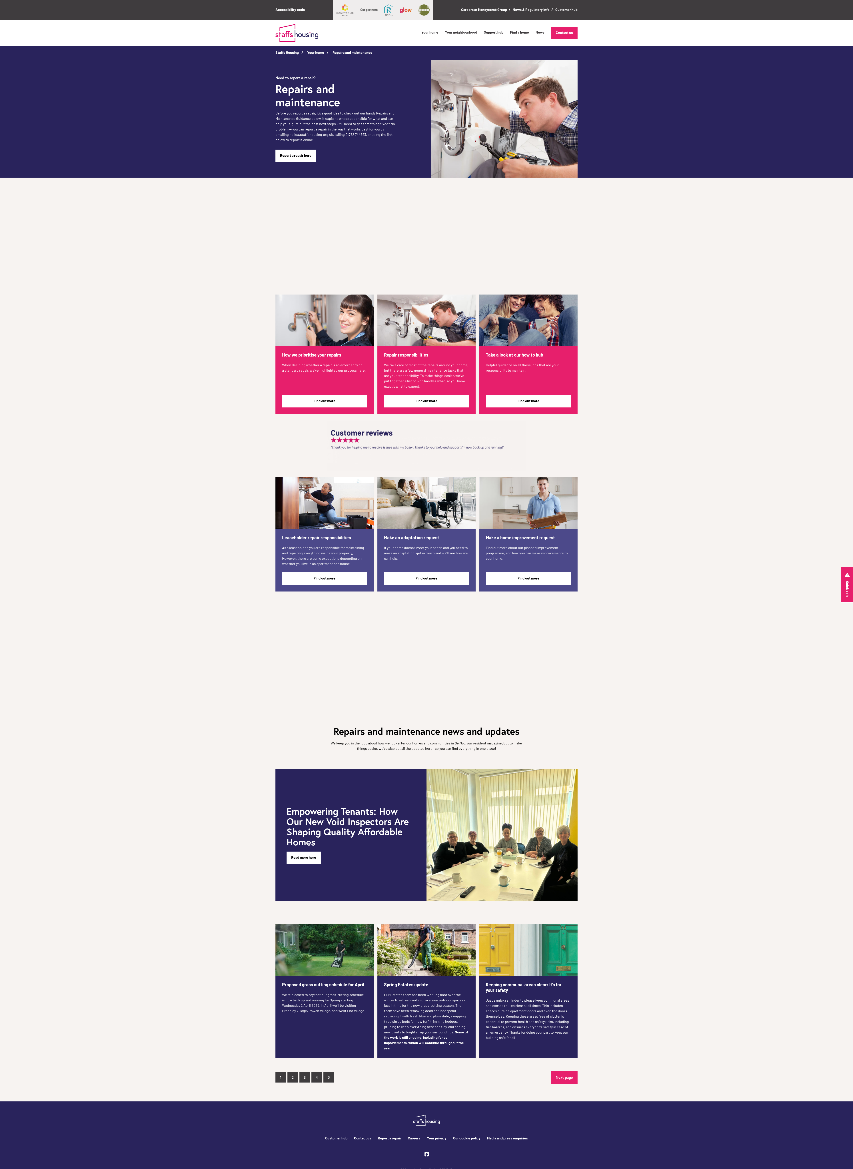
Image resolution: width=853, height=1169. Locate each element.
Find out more (324, 401)
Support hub (493, 32)
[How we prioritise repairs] (324, 320)
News (540, 32)
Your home (429, 32)
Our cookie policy (466, 1138)
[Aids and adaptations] (426, 503)
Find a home (519, 32)
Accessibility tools (290, 10)
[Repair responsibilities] (426, 320)
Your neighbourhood (461, 32)
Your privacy (436, 1138)
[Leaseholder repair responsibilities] (324, 503)
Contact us (564, 33)
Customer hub (566, 10)
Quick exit (847, 589)
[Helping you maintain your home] (528, 320)
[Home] (296, 33)
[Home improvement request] (528, 503)
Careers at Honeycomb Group (484, 10)
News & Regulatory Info (531, 10)
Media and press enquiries (507, 1138)
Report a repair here (295, 156)
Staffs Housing (287, 53)
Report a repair (389, 1138)
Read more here (303, 858)
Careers (414, 1138)
